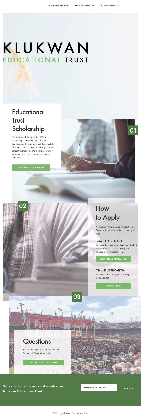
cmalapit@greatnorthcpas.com (109, 251)
